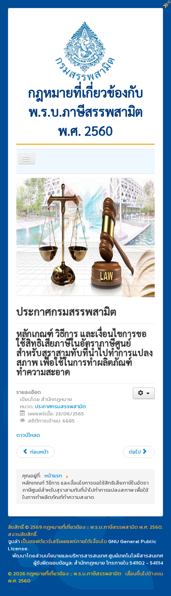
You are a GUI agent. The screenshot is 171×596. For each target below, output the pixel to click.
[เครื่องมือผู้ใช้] (144, 393)
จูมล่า (14, 541)
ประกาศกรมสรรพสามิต (60, 406)
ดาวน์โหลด (28, 435)
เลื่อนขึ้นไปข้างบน (144, 573)
